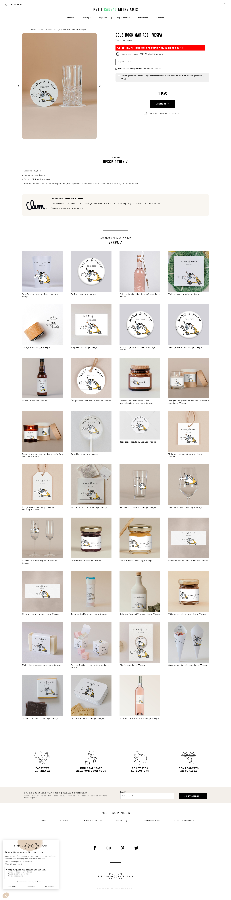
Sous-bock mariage (53, 29)
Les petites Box (123, 18)
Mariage (87, 18)
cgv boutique (122, 821)
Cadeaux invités (36, 29)
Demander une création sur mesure (67, 208)
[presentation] (18, 86)
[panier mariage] (225, 4)
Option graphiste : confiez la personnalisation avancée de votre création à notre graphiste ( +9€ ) (162, 77)
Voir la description (124, 40)
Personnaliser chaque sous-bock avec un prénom (139, 68)
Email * (123, 792)
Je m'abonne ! (193, 796)
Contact (160, 18)
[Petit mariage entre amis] (115, 9)
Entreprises (143, 18)
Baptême (103, 18)
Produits (70, 18)
